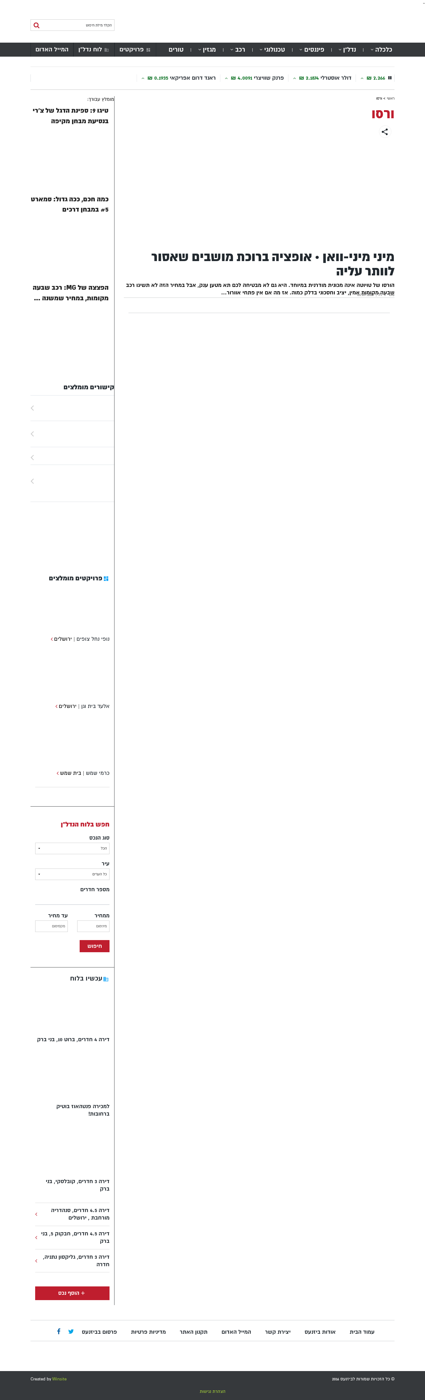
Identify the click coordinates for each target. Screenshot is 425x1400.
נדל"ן (349, 50)
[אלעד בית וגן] (55, 706)
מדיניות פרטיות (148, 1332)
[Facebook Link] (58, 1332)
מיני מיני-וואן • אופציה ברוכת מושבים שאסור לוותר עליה (273, 264)
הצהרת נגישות (213, 1391)
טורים (176, 50)
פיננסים (314, 50)
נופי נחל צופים (93, 639)
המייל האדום (51, 49)
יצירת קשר (278, 1332)
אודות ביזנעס (320, 1332)
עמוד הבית (362, 1332)
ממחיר (102, 915)
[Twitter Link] (71, 1332)
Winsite (59, 1379)
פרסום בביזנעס (99, 1332)
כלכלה (383, 50)
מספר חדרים (95, 889)
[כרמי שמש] (56, 773)
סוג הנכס (99, 837)
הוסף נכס (68, 1293)
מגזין (209, 50)
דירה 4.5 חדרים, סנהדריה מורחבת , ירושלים (80, 1214)
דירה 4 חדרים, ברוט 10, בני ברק (73, 1039)
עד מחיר (58, 915)
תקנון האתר (194, 1332)
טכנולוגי (274, 50)
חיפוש (94, 946)
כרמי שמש (98, 773)
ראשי (391, 98)
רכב (240, 50)
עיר (106, 863)
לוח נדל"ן (90, 49)
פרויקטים (131, 49)
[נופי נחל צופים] (51, 639)
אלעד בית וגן (95, 706)
